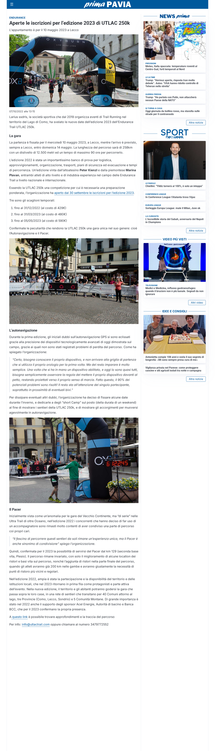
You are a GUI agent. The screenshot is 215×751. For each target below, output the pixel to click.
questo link (19, 617)
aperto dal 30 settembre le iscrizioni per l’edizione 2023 (94, 193)
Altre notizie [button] (196, 122)
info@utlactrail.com (36, 624)
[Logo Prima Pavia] (107, 4)
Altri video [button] (197, 302)
